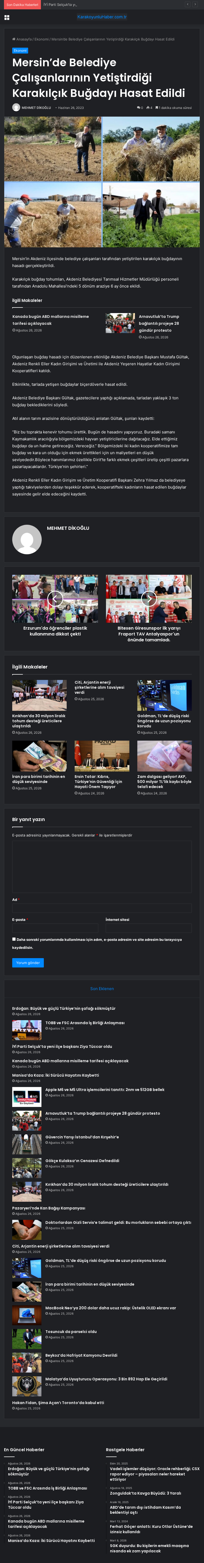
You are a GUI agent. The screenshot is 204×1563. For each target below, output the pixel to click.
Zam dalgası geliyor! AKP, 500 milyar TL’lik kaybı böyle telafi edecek (164, 781)
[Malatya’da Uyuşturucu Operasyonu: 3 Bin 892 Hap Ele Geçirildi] (26, 1386)
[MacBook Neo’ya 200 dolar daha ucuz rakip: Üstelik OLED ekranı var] (26, 1315)
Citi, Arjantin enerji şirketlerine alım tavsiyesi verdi (99, 687)
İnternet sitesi (117, 919)
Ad (16, 899)
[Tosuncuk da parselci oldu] (26, 1339)
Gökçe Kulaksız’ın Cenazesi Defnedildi (82, 1160)
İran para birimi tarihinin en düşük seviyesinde (38, 779)
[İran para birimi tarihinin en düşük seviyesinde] (39, 756)
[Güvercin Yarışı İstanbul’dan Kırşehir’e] (26, 1144)
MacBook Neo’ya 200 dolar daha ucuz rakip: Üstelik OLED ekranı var (110, 1308)
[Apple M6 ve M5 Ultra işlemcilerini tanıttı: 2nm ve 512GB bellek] (26, 1097)
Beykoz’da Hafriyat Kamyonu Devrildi (81, 1355)
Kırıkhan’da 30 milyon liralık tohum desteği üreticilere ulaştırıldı (38, 721)
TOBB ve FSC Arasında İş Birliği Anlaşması (85, 1022)
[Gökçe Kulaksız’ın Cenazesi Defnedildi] (26, 1168)
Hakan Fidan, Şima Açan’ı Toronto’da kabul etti (58, 1402)
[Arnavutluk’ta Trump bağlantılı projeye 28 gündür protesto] (120, 323)
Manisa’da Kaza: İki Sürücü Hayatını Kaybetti (55, 1075)
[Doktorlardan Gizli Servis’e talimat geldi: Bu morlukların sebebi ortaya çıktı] (26, 1230)
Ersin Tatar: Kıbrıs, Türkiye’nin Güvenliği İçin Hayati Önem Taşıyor (98, 781)
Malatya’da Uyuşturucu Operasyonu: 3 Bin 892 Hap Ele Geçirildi (106, 1379)
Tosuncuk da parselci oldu (71, 1331)
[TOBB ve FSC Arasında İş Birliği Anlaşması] (26, 1030)
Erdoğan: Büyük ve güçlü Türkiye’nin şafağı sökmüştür (64, 1008)
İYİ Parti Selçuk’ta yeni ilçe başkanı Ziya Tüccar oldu (86, 4)
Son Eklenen (102, 988)
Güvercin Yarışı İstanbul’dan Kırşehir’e (82, 1137)
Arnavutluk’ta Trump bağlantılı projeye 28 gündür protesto (159, 323)
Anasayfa (23, 39)
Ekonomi (42, 39)
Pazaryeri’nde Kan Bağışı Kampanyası (48, 1208)
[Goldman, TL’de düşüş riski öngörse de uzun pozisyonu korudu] (164, 695)
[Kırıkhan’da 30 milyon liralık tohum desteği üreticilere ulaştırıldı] (39, 695)
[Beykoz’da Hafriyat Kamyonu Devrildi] (26, 1363)
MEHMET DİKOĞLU (36, 108)
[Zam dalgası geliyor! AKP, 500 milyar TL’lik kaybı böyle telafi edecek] (164, 756)
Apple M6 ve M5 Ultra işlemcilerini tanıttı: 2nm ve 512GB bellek (104, 1089)
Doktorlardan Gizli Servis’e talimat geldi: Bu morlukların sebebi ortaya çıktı (118, 1222)
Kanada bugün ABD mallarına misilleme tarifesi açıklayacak (70, 1061)
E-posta (20, 919)
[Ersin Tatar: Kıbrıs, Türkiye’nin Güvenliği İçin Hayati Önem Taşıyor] (102, 756)
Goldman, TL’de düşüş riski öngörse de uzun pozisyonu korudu (164, 721)
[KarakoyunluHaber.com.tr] (102, 16)
